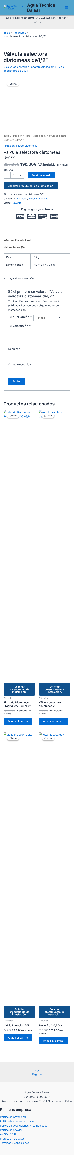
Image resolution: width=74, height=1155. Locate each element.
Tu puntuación (20, 317)
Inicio (7, 135)
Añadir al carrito (41, 175)
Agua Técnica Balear (41, 8)
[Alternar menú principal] (66, 7)
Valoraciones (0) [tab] (14, 247)
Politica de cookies (11, 1130)
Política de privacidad (13, 1117)
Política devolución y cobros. (17, 1121)
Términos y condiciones (14, 1143)
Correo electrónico (20, 364)
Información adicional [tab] (17, 240)
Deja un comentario (15, 67)
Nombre (14, 349)
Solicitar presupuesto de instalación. (31, 186)
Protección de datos (12, 1138)
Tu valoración (19, 326)
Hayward (17, 202)
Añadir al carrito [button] (18, 721)
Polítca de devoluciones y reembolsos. (23, 1125)
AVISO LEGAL (8, 1134)
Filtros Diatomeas (35, 135)
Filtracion (17, 135)
